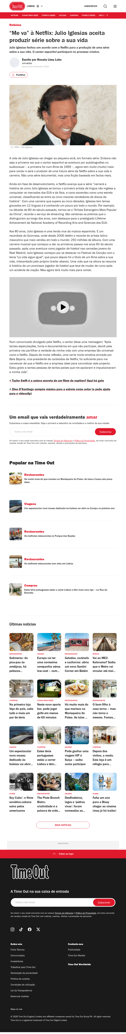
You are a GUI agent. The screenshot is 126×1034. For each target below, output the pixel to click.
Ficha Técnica (17, 950)
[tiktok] (21, 929)
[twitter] (38, 929)
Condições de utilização (23, 985)
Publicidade (74, 950)
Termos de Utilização (62, 441)
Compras (74, 16)
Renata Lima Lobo (49, 60)
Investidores (17, 961)
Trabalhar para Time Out (23, 967)
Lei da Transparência (21, 991)
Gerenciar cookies (20, 996)
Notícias (14, 16)
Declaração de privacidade (24, 973)
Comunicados (18, 956)
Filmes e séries (88, 16)
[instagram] (12, 929)
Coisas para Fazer (30, 16)
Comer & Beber (48, 16)
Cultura (62, 16)
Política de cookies (20, 979)
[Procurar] (105, 6)
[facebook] (30, 929)
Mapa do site (16, 1010)
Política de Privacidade (84, 441)
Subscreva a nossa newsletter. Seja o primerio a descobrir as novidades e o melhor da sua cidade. (59, 423)
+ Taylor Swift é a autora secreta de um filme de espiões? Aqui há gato (56, 381)
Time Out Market (76, 956)
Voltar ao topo (66, 854)
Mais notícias (63, 825)
